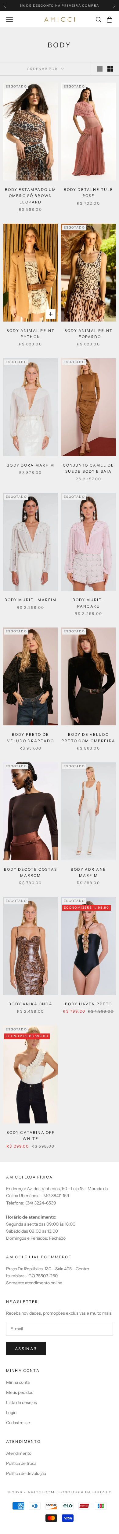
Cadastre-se (18, 1422)
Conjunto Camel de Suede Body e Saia (88, 468)
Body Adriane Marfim (88, 872)
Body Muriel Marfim (31, 600)
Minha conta (18, 1382)
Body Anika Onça (30, 1004)
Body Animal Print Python (30, 333)
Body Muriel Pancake (89, 603)
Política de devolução (26, 1473)
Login (11, 1412)
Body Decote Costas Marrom (30, 872)
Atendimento (18, 1453)
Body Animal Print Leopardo (88, 333)
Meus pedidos (19, 1392)
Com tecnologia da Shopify (78, 1492)
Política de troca (21, 1463)
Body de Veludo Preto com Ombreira (88, 737)
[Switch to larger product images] (100, 68)
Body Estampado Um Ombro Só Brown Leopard (30, 195)
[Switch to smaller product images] (110, 68)
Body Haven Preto (88, 1004)
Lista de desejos (21, 1402)
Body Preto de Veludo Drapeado (30, 737)
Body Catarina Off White (30, 1135)
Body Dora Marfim (30, 465)
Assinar (26, 1348)
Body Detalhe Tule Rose (89, 192)
